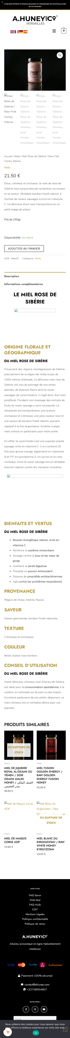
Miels (17, 156)
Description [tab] (11, 276)
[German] (21, 31)
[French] (17, 31)
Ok (35, 1033)
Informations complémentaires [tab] (23, 284)
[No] (65, 1029)
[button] (54, 31)
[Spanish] (25, 31)
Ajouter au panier (24, 248)
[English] (12, 31)
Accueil (8, 156)
